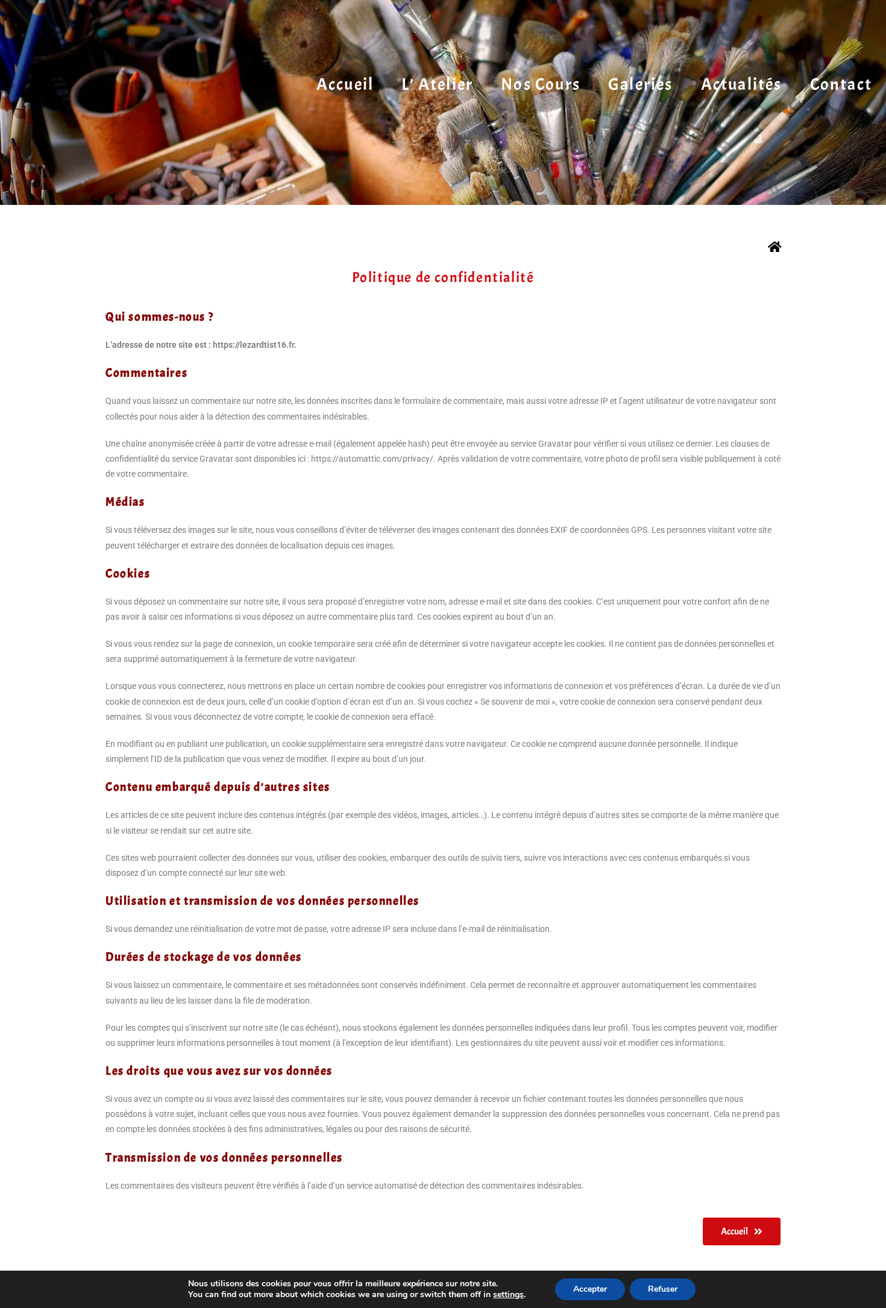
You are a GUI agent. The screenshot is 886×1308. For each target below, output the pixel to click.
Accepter (590, 1289)
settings (508, 1294)
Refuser (662, 1289)
